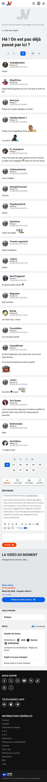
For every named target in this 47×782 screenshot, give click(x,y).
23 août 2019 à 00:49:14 (18, 208)
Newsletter (6, 757)
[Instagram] (17, 680)
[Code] (33, 524)
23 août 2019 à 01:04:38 (18, 226)
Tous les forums (15, 25)
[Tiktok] (37, 680)
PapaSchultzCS (17, 204)
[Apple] (11, 704)
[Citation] (29, 524)
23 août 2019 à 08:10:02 (18, 428)
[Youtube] (24, 680)
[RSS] (31, 680)
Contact (5, 720)
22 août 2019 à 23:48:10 (18, 104)
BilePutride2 (16, 424)
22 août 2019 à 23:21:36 (18, 84)
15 (40, 465)
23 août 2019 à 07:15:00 (18, 315)
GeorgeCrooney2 (18, 186)
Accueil (4, 25)
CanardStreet (16, 345)
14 (33, 465)
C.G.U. (4, 731)
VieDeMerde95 (17, 62)
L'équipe (5, 724)
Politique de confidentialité (13, 742)
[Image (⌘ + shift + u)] (8, 528)
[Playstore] (4, 704)
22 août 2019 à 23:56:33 (18, 153)
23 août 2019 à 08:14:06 (18, 445)
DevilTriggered (17, 276)
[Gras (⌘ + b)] (5, 524)
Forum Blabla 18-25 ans (30, 25)
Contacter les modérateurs (15, 648)
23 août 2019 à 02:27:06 (18, 263)
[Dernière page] (32, 459)
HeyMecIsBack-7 (18, 117)
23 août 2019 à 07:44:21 (18, 350)
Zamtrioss (15, 221)
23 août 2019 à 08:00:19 (18, 405)
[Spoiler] (37, 524)
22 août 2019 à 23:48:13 (18, 122)
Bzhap (13, 311)
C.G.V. (4, 735)
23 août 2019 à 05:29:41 (18, 298)
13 (27, 465)
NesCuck (14, 100)
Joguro (13, 259)
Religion (7, 617)
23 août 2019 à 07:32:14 (18, 332)
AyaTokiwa (15, 441)
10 (23, 53)
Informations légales (11, 727)
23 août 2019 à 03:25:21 (18, 280)
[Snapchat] (11, 687)
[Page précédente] (20, 459)
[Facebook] (4, 680)
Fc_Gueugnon (17, 149)
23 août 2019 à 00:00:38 (18, 174)
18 (27, 470)
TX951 (13, 380)
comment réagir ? (32, 496)
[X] (11, 680)
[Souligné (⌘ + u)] (12, 524)
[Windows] (17, 704)
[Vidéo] (12, 528)
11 (14, 465)
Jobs (4, 764)
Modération (7, 738)
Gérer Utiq (6, 749)
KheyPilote (15, 80)
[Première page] (15, 459)
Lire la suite (6, 595)
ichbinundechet (18, 169)
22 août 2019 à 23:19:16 (18, 67)
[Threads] (4, 687)
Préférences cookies (11, 753)
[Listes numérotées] (26, 524)
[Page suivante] (26, 459)
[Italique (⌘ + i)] (8, 524)
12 (20, 465)
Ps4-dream (15, 400)
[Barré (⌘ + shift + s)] (16, 524)
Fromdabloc (16, 328)
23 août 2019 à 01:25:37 (18, 244)
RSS (3, 760)
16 (14, 470)
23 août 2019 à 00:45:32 (18, 191)
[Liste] (22, 524)
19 (32, 53)
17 (20, 470)
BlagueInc (15, 293)
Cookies (5, 746)
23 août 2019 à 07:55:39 (18, 384)
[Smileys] (5, 528)
